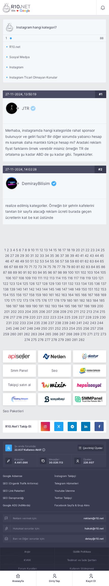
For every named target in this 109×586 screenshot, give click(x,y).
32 (37, 256)
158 (31, 295)
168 (97, 295)
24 (98, 250)
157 (25, 295)
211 (76, 312)
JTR (25, 108)
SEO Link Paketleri (14, 490)
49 (22, 261)
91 (25, 272)
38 (67, 256)
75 (49, 267)
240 (72, 323)
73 (40, 267)
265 (48, 334)
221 (39, 317)
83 (88, 267)
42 (87, 256)
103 (90, 272)
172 (19, 300)
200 (100, 306)
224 (60, 317)
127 (38, 284)
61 (82, 261)
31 (32, 256)
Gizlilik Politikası (82, 551)
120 (94, 278)
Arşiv (27, 551)
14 (50, 250)
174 (31, 300)
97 (55, 272)
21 (82, 250)
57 (62, 261)
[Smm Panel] (19, 356)
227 (81, 317)
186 (8, 306)
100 (71, 272)
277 (47, 340)
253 (65, 328)
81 (78, 267)
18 (68, 250)
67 (11, 267)
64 (97, 261)
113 (52, 278)
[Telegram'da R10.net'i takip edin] (72, 426)
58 (67, 261)
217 (12, 317)
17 (64, 250)
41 (82, 256)
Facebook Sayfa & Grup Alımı (72, 505)
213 (89, 312)
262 (27, 334)
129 (51, 284)
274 (27, 340)
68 (16, 267)
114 (58, 278)
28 (17, 256)
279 (61, 340)
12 (41, 250)
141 (25, 289)
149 (77, 289)
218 (19, 317)
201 (7, 312)
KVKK (27, 560)
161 (51, 295)
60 (77, 261)
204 (28, 312)
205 (35, 312)
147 (64, 289)
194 (60, 306)
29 (22, 256)
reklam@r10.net (94, 518)
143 (38, 289)
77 (59, 267)
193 (54, 306)
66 (6, 267)
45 (102, 256)
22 (87, 250)
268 (69, 334)
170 (7, 300)
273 (103, 334)
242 (86, 323)
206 (42, 312)
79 (68, 267)
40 (77, 256)
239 (65, 323)
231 (9, 323)
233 (23, 323)
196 (74, 306)
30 (27, 256)
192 (47, 306)
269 (76, 334)
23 (92, 250)
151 (90, 289)
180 (69, 300)
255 (79, 328)
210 (70, 312)
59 (72, 261)
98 (60, 272)
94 (40, 272)
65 (102, 261)
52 (37, 261)
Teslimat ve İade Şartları (81, 560)
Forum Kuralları (27, 568)
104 (96, 272)
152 (97, 289)
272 (96, 334)
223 (53, 317)
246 (16, 328)
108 (21, 278)
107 (14, 278)
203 (21, 312)
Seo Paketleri (13, 411)
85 (98, 267)
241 (79, 323)
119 (88, 278)
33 (42, 256)
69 (21, 267)
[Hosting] (54, 356)
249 (37, 328)
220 (32, 317)
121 (100, 278)
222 (46, 317)
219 (25, 317)
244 (100, 323)
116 (70, 278)
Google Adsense (12, 475)
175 (38, 300)
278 (54, 340)
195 (67, 306)
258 (100, 328)
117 (76, 278)
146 (58, 289)
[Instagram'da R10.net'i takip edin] (45, 426)
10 (32, 250)
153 (103, 289)
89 (15, 272)
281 (75, 340)
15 (55, 250)
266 (55, 334)
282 (82, 340)
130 (58, 284)
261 (20, 334)
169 (103, 295)
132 (71, 284)
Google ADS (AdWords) (16, 505)
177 (50, 300)
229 (96, 317)
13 (46, 250)
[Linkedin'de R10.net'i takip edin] (85, 426)
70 (26, 267)
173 (25, 300)
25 (103, 250)
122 (5, 284)
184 (95, 300)
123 (12, 284)
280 (68, 340)
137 (103, 284)
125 (25, 284)
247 (23, 328)
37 (62, 256)
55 (52, 261)
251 (51, 328)
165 (77, 295)
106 (8, 278)
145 (51, 289)
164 (71, 295)
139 (12, 289)
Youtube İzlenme (65, 490)
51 (32, 261)
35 (52, 256)
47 (12, 261)
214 (96, 312)
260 (13, 334)
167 (90, 295)
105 (103, 272)
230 (103, 317)
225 (67, 317)
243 (93, 323)
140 (19, 289)
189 (28, 306)
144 (45, 289)
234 (30, 323)
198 (86, 306)
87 (5, 272)
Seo (54, 370)
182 (82, 300)
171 (13, 300)
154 (5, 295)
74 (44, 267)
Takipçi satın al (19, 385)
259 (6, 334)
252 (58, 328)
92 (30, 272)
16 (59, 250)
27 (12, 256)
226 (74, 317)
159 (38, 295)
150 (84, 289)
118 (82, 278)
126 (32, 284)
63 (92, 261)
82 (83, 267)
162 (57, 295)
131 (64, 284)
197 (80, 306)
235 (37, 323)
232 (16, 323)
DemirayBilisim (36, 183)
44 (97, 256)
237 (51, 323)
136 (97, 284)
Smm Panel (19, 370)
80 (73, 267)
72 (35, 267)
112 (45, 278)
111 (40, 278)
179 (63, 300)
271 (90, 334)
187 (15, 306)
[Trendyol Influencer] (54, 385)
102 (83, 272)
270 (83, 334)
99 (65, 272)
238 (58, 323)
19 (73, 250)
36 (57, 256)
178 (56, 300)
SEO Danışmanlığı (13, 497)
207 (49, 312)
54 (47, 261)
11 (37, 250)
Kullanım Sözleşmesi (82, 568)
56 (57, 261)
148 (71, 289)
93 (35, 272)
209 (63, 312)
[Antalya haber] (89, 371)
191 (41, 306)
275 (34, 340)
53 (42, 261)
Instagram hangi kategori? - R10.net (17, 8)
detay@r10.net (94, 538)
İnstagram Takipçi (65, 475)
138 (6, 289)
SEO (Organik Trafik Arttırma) (20, 483)
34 (47, 256)
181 (75, 300)
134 (84, 284)
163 (64, 295)
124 (19, 284)
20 (78, 250)
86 (103, 267)
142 (31, 289)
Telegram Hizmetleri (66, 483)
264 (41, 334)
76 (54, 267)
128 (45, 284)
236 (44, 323)
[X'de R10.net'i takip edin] (58, 426)
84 (93, 267)
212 (82, 312)
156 (19, 295)
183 (89, 300)
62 (87, 261)
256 (86, 328)
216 (6, 317)
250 (44, 328)
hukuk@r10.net (94, 528)
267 (62, 334)
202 (14, 312)
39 (72, 256)
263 (34, 334)
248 (30, 328)
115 (64, 278)
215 (102, 312)
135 (90, 284)
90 (20, 272)
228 (88, 317)
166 (84, 295)
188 (21, 306)
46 (7, 261)
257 (93, 328)
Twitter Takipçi (63, 497)
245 (9, 328)
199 (93, 306)
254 (72, 328)
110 (34, 278)
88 (10, 272)
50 (27, 261)
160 (45, 295)
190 (35, 306)
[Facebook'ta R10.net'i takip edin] (99, 426)
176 (44, 300)
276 (41, 340)
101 (77, 272)
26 (7, 256)
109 (28, 278)
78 (63, 267)
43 (92, 256)
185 (102, 300)
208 (56, 312)
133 (77, 284)
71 (30, 267)
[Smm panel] (89, 399)
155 (12, 295)
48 (17, 261)
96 (50, 272)
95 (45, 272)
